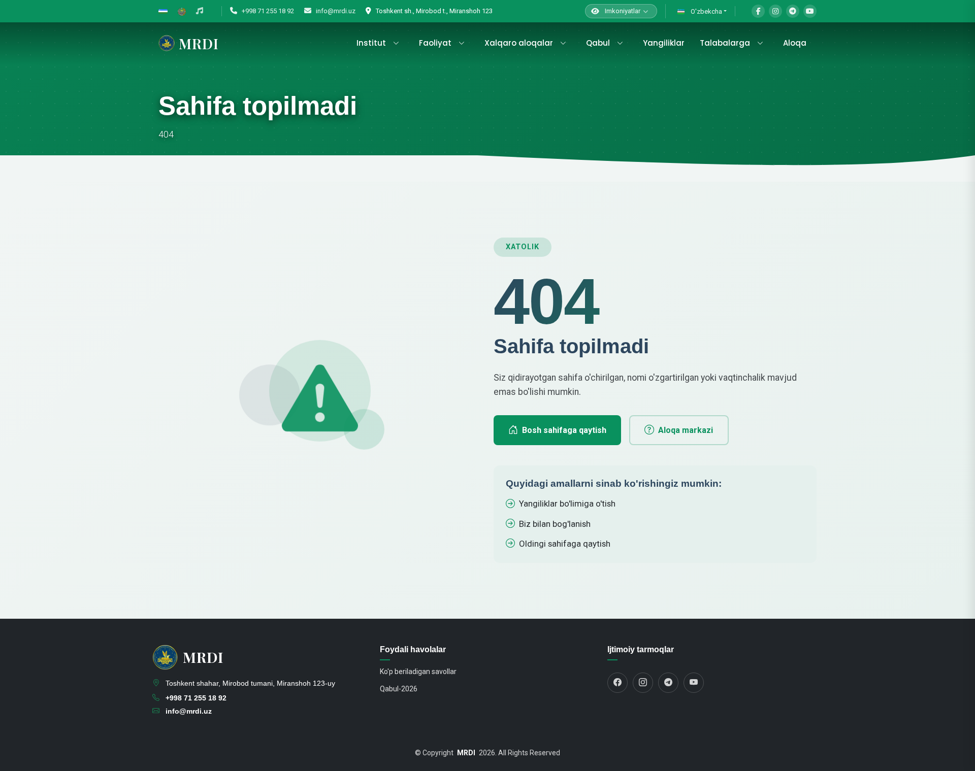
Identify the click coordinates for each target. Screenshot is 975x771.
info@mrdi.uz (334, 11)
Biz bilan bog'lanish (555, 524)
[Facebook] (758, 11)
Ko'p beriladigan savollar (418, 671)
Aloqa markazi (685, 430)
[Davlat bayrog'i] (163, 11)
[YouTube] (810, 11)
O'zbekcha (705, 11)
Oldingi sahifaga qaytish (564, 544)
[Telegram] (792, 11)
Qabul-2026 (398, 688)
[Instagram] (775, 11)
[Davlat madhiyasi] (199, 11)
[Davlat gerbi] (182, 11)
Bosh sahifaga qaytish (564, 430)
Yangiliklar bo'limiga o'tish (567, 503)
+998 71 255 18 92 (267, 11)
